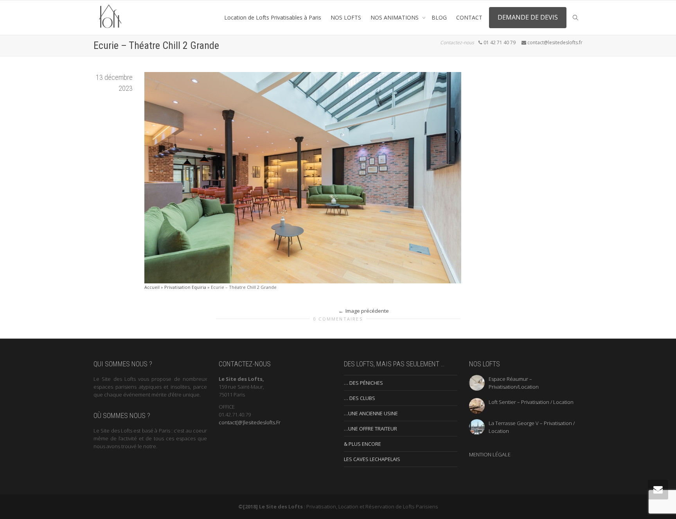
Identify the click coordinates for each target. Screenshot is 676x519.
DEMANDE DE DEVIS (528, 17)
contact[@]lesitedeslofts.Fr (249, 422)
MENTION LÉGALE (490, 454)
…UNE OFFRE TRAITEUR (370, 428)
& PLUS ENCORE (362, 443)
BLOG (439, 17)
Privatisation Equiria (185, 287)
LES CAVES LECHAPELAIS (372, 459)
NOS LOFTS (346, 17)
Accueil (152, 287)
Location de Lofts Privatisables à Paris (272, 17)
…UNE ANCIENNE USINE (371, 413)
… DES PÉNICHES (363, 382)
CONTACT (469, 17)
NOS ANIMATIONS (395, 17)
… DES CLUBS (359, 398)
